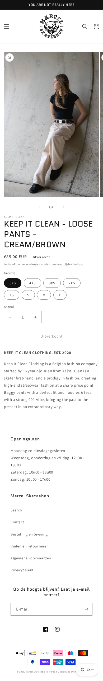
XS (12, 295)
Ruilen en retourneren (30, 546)
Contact (17, 522)
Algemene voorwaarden (31, 558)
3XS (52, 283)
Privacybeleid (22, 570)
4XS (32, 283)
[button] (6, 26)
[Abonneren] (86, 609)
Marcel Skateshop (35, 671)
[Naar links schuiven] (40, 207)
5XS (13, 283)
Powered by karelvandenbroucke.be (66, 671)
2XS (72, 283)
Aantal (9, 306)
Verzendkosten (31, 264)
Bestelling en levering (29, 534)
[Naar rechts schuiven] (63, 207)
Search (16, 510)
